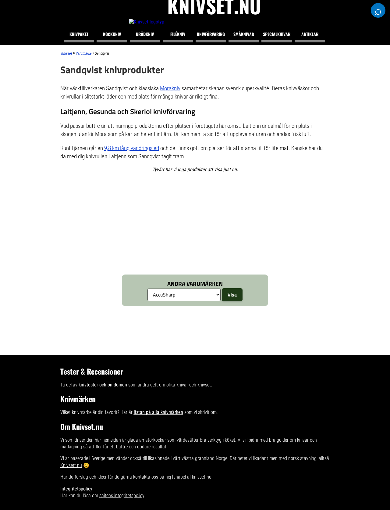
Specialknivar (276, 34)
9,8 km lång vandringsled (131, 148)
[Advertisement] (187, 224)
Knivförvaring (211, 34)
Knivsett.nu (71, 465)
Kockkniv (112, 34)
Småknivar (243, 34)
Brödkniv (145, 34)
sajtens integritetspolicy (121, 495)
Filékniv (177, 34)
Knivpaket (78, 34)
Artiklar (309, 34)
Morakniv (170, 88)
